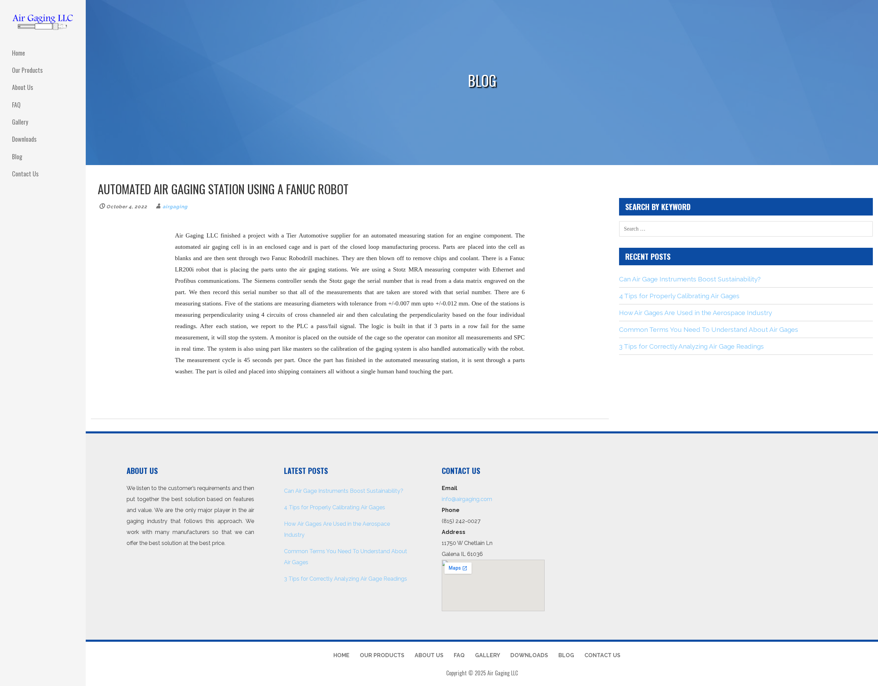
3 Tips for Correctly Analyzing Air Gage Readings (691, 346)
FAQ (16, 104)
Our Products (27, 70)
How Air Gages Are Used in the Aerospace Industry (695, 312)
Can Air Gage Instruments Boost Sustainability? (690, 279)
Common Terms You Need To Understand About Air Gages (708, 329)
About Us (22, 87)
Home (18, 52)
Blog (17, 156)
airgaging (175, 206)
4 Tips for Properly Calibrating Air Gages (679, 296)
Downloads (24, 139)
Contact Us (25, 173)
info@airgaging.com (467, 499)
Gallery (20, 121)
